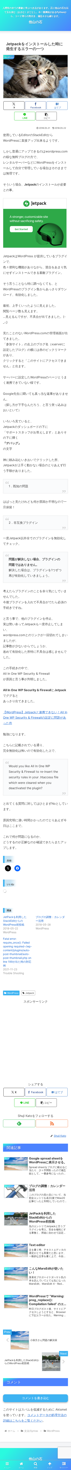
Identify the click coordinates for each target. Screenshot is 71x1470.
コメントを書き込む (35, 1398)
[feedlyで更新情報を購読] (19, 1123)
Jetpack (29, 993)
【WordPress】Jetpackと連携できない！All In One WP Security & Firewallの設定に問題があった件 (35, 717)
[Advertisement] (35, 1040)
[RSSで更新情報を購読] (52, 1123)
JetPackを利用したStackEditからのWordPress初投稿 (15, 920)
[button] (46, 116)
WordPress (12, 993)
